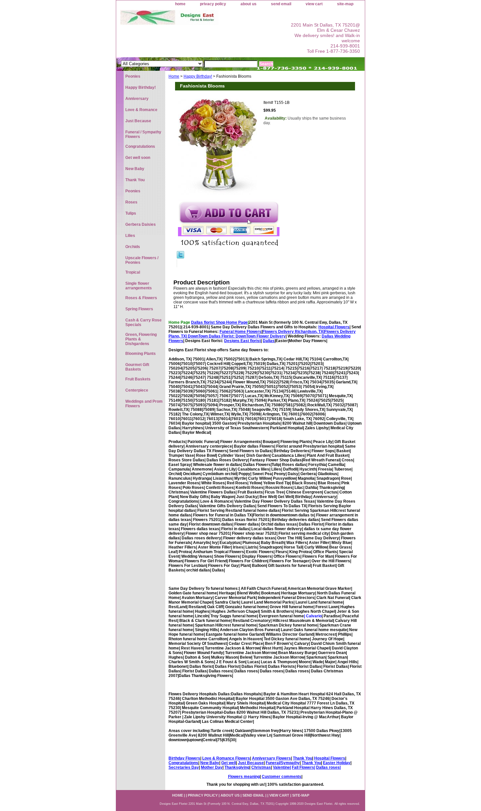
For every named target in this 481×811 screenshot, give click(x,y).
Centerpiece (136, 390)
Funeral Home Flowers (240, 331)
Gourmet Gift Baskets (137, 367)
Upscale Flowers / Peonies (141, 260)
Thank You (302, 758)
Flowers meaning (244, 776)
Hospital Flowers (333, 327)
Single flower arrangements (138, 285)
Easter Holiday (336, 763)
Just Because (251, 763)
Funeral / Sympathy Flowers (143, 134)
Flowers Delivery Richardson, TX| (293, 331)
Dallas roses (328, 767)
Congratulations (183, 763)
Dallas (269, 340)
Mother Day (212, 767)
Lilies (130, 235)
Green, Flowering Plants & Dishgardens (141, 339)
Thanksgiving (236, 767)
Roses (131, 202)
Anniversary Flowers (271, 758)
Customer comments (281, 776)
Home (174, 76)
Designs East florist (242, 340)
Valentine (281, 767)
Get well (228, 763)
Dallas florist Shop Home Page (219, 322)
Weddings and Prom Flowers (144, 403)
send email (281, 4)
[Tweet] (180, 257)
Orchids (132, 246)
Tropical (132, 272)
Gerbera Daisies (140, 224)
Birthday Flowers (184, 758)
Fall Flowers (303, 767)
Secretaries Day (184, 767)
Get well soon (137, 157)
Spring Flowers (139, 309)
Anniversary (137, 98)
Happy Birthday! (198, 76)
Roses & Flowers (141, 298)
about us (248, 4)
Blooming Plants (140, 353)
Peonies (132, 76)
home (180, 4)
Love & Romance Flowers (226, 758)
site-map (345, 4)
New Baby (209, 763)
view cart (314, 4)
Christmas (261, 767)
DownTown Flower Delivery (261, 336)
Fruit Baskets (138, 379)
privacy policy (213, 4)
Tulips (130, 213)
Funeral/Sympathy (283, 763)
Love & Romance (141, 109)
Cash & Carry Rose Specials (143, 322)
